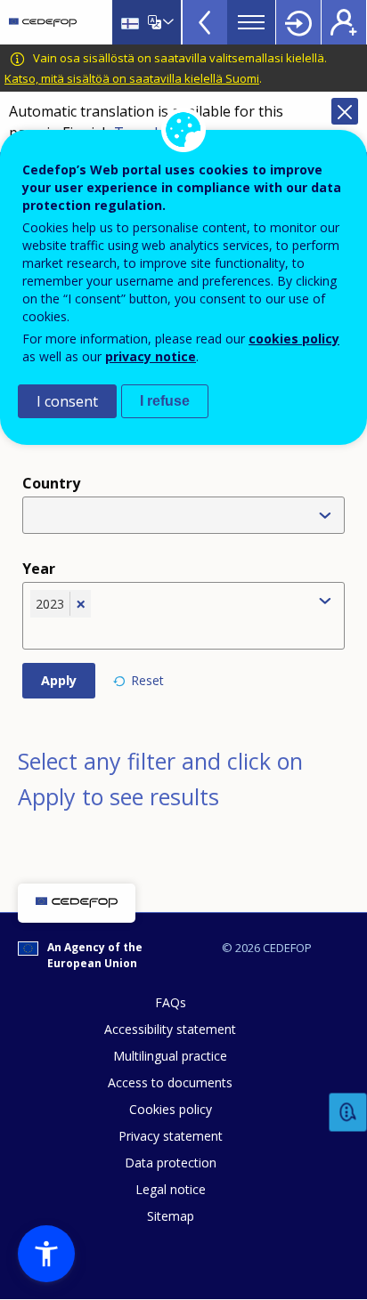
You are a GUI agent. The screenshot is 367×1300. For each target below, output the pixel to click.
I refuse (165, 400)
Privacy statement (170, 1135)
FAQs (170, 1002)
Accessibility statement (170, 1029)
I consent (67, 401)
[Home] (43, 22)
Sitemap (170, 1215)
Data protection (170, 1162)
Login (298, 22)
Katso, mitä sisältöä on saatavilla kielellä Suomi (131, 78)
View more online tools (205, 22)
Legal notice (170, 1189)
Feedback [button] (348, 1113)
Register (344, 22)
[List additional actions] (166, 22)
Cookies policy (170, 1109)
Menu (251, 22)
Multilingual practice (170, 1055)
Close (344, 111)
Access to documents (170, 1082)
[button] (46, 1253)
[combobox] (168, 631)
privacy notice (150, 356)
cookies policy (294, 338)
